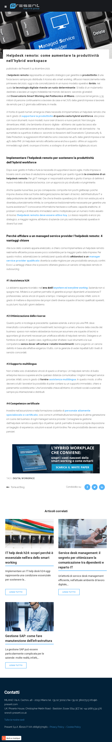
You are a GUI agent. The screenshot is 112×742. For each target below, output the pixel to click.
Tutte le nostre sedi (14, 719)
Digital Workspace (24, 478)
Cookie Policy (73, 727)
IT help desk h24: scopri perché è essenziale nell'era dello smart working (29, 557)
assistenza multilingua (62, 379)
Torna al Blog (17, 487)
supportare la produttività (37, 116)
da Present (23, 68)
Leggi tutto (15, 592)
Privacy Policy (57, 727)
